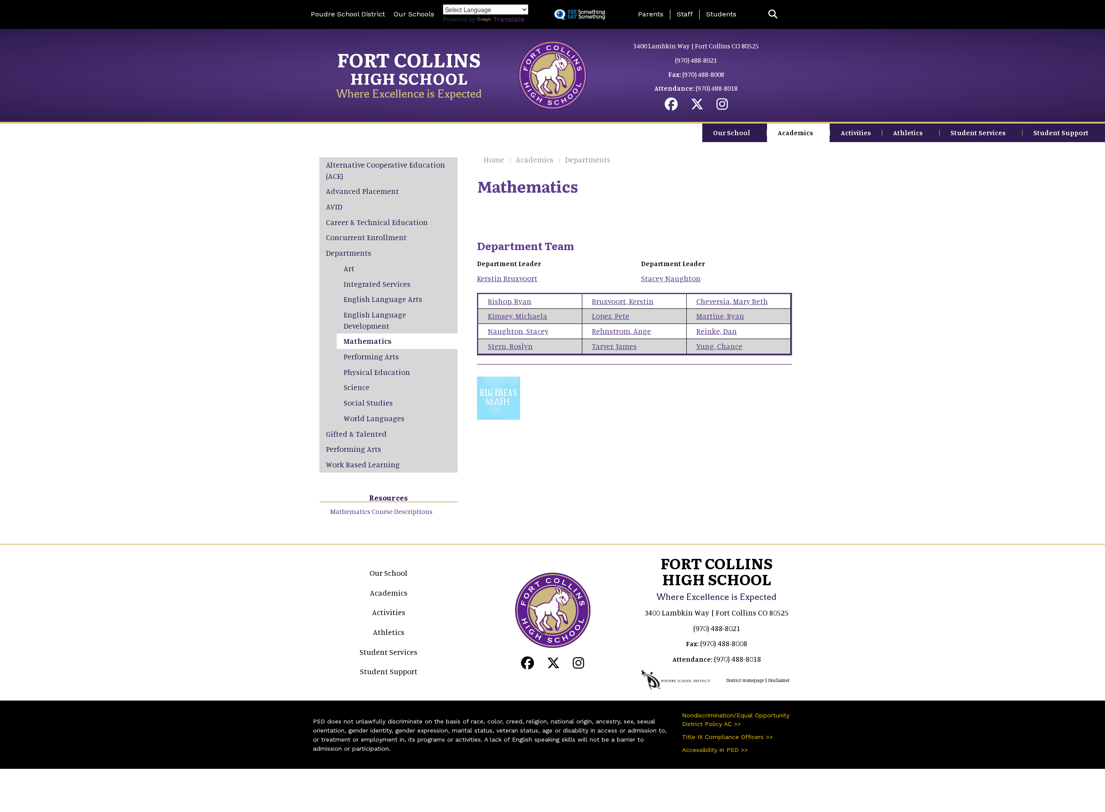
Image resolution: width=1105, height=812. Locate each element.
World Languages (374, 418)
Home (493, 159)
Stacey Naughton (671, 278)
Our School (731, 132)
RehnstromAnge (621, 331)
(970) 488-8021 (696, 60)
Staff (685, 14)
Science (356, 387)
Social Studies (368, 402)
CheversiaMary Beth (732, 301)
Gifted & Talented (356, 433)
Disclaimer (778, 680)
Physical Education (377, 372)
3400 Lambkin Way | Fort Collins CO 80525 (696, 45)
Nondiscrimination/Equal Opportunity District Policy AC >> (735, 719)
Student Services (978, 132)
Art (349, 268)
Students (721, 14)
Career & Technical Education (377, 222)
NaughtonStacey (518, 331)
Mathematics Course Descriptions (381, 511)
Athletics (908, 132)
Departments (587, 159)
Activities (856, 132)
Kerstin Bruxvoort (507, 278)
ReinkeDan (716, 331)
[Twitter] (697, 106)
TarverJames (614, 346)
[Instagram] (722, 106)
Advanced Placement (362, 191)
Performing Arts (371, 356)
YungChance (719, 346)
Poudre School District (348, 14)
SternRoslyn (510, 346)
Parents (650, 14)
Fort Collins (409, 59)
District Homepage (745, 680)
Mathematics (367, 341)
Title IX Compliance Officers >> (727, 736)
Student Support (1061, 132)
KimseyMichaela (517, 315)
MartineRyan (720, 315)
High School (409, 78)
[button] (772, 14)
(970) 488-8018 (717, 88)
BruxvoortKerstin (623, 301)
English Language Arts (383, 299)
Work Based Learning (363, 464)
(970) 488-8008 (703, 74)
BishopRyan (509, 301)
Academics (795, 132)
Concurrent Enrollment (366, 237)
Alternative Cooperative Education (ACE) (385, 170)
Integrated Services (377, 284)
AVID (334, 206)
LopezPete (610, 315)
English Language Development (375, 320)
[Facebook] (671, 106)
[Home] (552, 74)
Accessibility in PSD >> (715, 749)
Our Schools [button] (414, 14)
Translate (508, 19)
